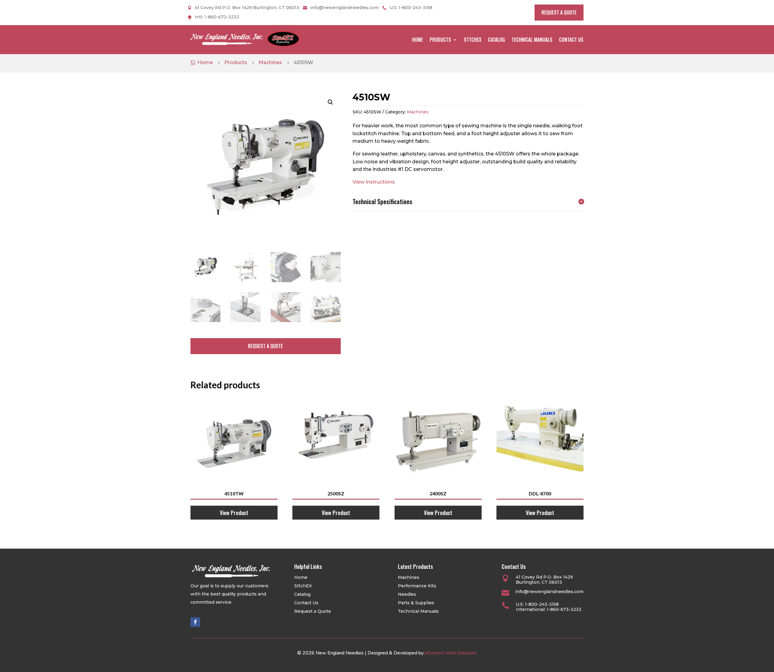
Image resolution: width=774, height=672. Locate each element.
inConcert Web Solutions (451, 653)
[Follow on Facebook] (195, 622)
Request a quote (559, 12)
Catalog (496, 39)
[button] (330, 102)
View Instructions (374, 182)
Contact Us (571, 39)
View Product (234, 513)
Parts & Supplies (416, 602)
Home (417, 39)
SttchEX (472, 39)
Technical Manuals (532, 39)
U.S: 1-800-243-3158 (410, 7)
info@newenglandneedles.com (344, 7)
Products (440, 39)
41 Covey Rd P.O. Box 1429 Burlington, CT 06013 (247, 7)
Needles (407, 594)
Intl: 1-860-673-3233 (217, 17)
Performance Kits (417, 586)
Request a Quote (312, 611)
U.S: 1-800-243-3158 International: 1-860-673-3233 (548, 607)
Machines (270, 62)
